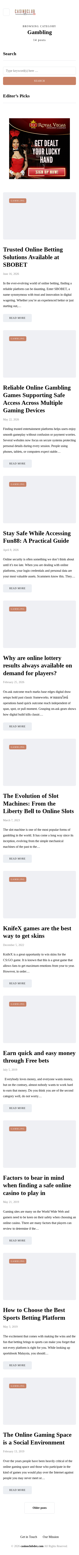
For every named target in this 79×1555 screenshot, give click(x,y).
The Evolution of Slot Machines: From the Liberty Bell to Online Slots (38, 803)
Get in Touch (28, 1537)
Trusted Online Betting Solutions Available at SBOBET (33, 257)
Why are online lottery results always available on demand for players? (37, 665)
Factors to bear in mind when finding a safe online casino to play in (37, 1185)
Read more (17, 318)
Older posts (40, 1507)
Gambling (18, 201)
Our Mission (51, 1537)
